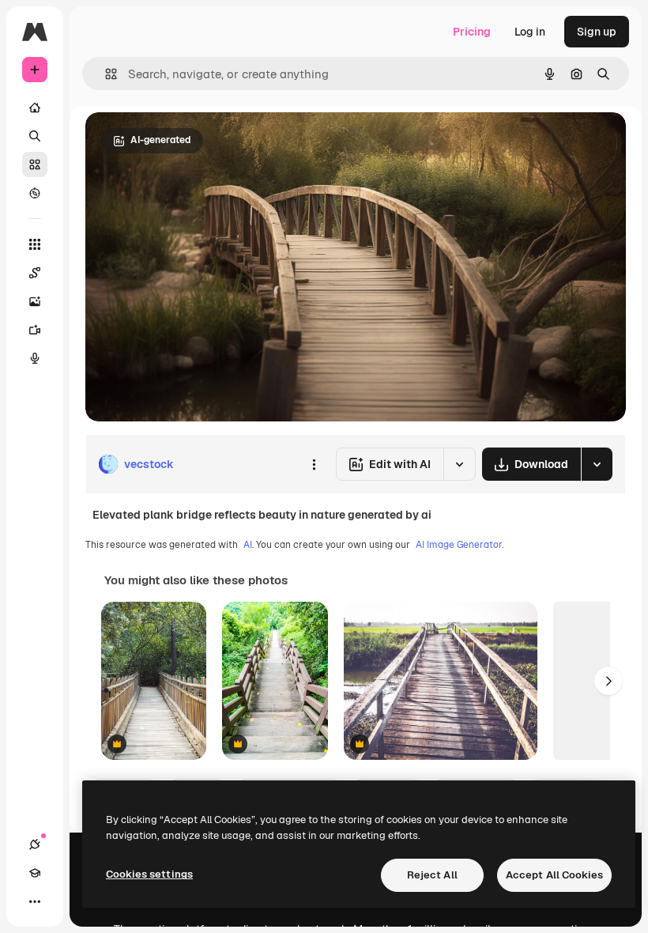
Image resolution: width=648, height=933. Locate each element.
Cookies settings (149, 874)
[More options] (314, 464)
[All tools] (34, 244)
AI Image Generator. (459, 544)
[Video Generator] (34, 329)
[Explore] (34, 193)
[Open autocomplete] (104, 74)
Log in (529, 32)
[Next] (608, 681)
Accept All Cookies (554, 875)
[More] (34, 901)
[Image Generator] (34, 301)
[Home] (34, 107)
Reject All (432, 875)
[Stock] (34, 164)
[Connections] (34, 844)
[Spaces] (34, 272)
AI (247, 544)
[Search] (34, 136)
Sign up (596, 32)
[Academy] (34, 873)
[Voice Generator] (34, 358)
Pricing (472, 32)
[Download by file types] (596, 464)
